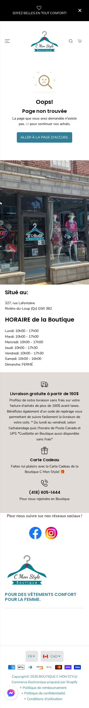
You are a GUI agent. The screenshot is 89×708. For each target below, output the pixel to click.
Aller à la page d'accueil (44, 137)
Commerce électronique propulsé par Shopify (44, 682)
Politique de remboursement (45, 687)
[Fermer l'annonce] (80, 10)
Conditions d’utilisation (44, 699)
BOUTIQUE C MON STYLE (58, 676)
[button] (8, 41)
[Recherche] (70, 41)
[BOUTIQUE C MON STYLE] (44, 41)
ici (27, 124)
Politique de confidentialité (44, 693)
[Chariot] (79, 41)
